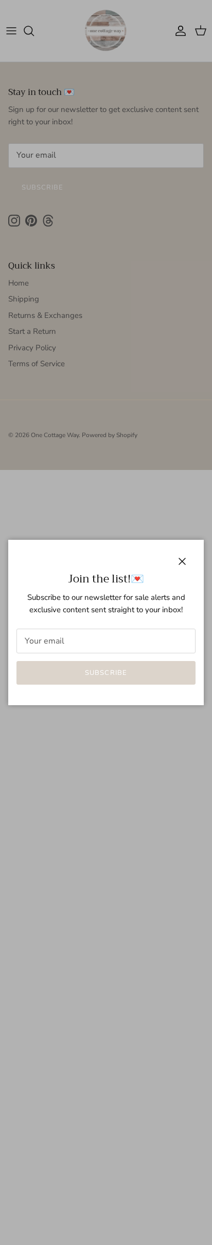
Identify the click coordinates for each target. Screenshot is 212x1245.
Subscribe (106, 672)
